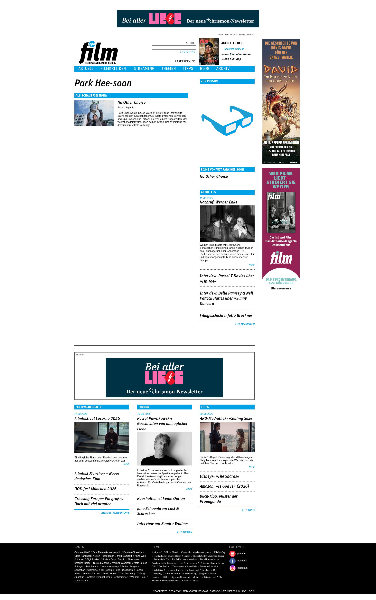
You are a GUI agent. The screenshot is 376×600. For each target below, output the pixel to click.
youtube (241, 553)
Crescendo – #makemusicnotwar (196, 552)
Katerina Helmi (82, 563)
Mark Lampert (124, 556)
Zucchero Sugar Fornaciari (164, 563)
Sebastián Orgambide (86, 570)
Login (233, 34)
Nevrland (206, 570)
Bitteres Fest (210, 577)
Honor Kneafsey (110, 566)
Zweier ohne (178, 566)
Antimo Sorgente (130, 566)
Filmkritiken (113, 69)
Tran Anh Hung (127, 573)
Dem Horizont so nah (210, 559)
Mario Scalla (81, 580)
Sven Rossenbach (104, 556)
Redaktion (175, 591)
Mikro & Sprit (171, 573)
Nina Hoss (133, 559)
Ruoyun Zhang (101, 563)
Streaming (144, 69)
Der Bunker (163, 566)
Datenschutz (218, 591)
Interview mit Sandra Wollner (162, 524)
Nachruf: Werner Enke (218, 202)
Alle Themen (184, 532)
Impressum (233, 591)
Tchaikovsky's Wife (209, 566)
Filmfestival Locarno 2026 (97, 419)
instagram (242, 568)
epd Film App (232, 59)
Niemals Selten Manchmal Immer (208, 556)
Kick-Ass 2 (157, 552)
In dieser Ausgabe (234, 49)
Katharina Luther (190, 580)
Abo (220, 34)
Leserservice (185, 61)
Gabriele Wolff (81, 552)
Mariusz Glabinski (121, 563)
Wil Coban (106, 570)
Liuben (187, 556)
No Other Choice (132, 102)
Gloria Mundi (172, 552)
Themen (168, 69)
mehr (252, 265)
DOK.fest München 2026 (95, 489)
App (226, 34)
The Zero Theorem (188, 563)
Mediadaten (190, 591)
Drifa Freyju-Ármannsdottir (106, 552)
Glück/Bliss (157, 570)
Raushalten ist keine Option (161, 499)
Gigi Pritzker (93, 559)
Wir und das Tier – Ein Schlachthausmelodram (175, 559)
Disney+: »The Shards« (219, 476)
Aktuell (86, 69)
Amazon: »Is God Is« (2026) (224, 486)
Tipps (188, 69)
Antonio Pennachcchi (98, 577)
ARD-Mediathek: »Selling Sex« (226, 419)
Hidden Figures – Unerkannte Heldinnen (182, 577)
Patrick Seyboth (126, 107)
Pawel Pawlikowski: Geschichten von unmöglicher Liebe (162, 424)
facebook (242, 560)
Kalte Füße (192, 566)
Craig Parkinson (83, 556)
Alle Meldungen (245, 324)
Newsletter (160, 591)
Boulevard (194, 570)
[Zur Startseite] (98, 63)
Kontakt (203, 591)
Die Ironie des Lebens (176, 570)
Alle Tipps (248, 510)
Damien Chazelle (132, 552)
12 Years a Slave (207, 563)
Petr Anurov (92, 566)
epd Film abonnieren (237, 54)
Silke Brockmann (124, 570)
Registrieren (247, 34)
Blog (204, 69)
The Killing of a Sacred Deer (167, 556)
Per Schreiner (120, 577)
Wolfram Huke (138, 577)
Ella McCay (219, 552)
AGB (244, 591)
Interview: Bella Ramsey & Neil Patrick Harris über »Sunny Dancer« (226, 298)
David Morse (110, 573)
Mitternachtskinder (170, 580)
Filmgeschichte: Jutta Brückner (226, 316)
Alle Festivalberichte (115, 512)
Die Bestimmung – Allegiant (194, 573)
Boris (105, 559)
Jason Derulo (118, 559)
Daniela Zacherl (91, 573)
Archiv (223, 69)
